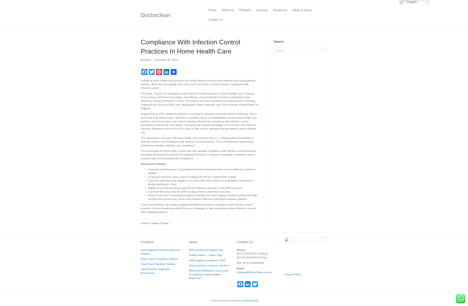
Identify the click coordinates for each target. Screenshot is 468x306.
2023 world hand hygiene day (206, 249)
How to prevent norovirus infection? (209, 265)
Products (245, 10)
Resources (280, 10)
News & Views (302, 10)
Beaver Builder (251, 300)
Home (212, 10)
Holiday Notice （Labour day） (206, 255)
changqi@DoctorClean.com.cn (254, 272)
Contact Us (215, 19)
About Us (228, 10)
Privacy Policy (293, 274)
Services (262, 10)
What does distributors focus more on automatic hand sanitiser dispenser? (209, 274)
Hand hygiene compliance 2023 (207, 260)
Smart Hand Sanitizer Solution (158, 264)
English (411, 1)
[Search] (324, 15)
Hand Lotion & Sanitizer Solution (159, 258)
